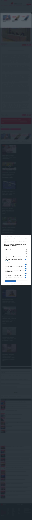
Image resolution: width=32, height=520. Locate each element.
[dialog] (16, 260)
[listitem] (16, 249)
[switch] (26, 251)
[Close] (29, 236)
